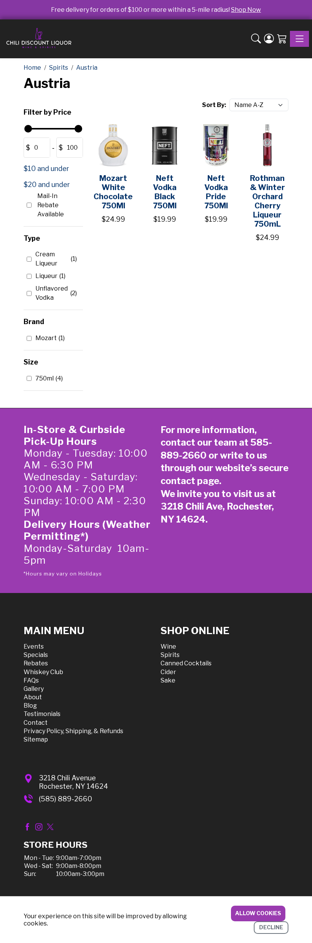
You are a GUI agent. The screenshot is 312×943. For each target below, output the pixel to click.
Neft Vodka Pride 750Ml (216, 192)
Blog (30, 705)
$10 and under (46, 169)
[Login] (269, 39)
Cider (168, 672)
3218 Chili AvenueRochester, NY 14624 (73, 782)
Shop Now (246, 9)
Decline (271, 927)
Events (34, 646)
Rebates (36, 663)
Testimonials (42, 714)
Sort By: (214, 105)
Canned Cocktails (186, 663)
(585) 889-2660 (65, 799)
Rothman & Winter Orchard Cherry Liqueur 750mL (267, 201)
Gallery (34, 688)
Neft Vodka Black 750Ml (165, 192)
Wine (168, 646)
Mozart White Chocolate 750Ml (113, 192)
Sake (168, 680)
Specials (36, 655)
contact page (190, 480)
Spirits (170, 655)
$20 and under (47, 185)
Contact (36, 722)
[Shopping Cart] (282, 39)
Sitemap (36, 739)
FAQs (31, 680)
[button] (256, 39)
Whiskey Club (43, 672)
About (33, 697)
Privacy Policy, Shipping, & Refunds (73, 731)
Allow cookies (258, 913)
